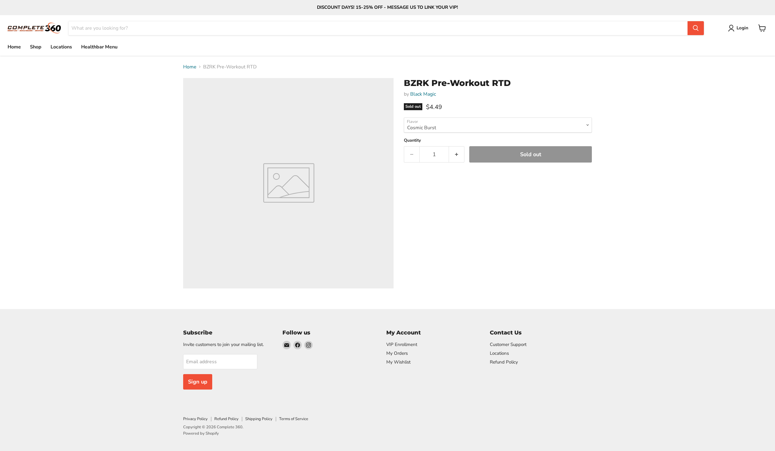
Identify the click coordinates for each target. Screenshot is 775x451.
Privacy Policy (195, 419)
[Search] (696, 28)
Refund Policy (504, 362)
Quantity (412, 140)
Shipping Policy (258, 419)
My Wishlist (398, 362)
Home (14, 47)
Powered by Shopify (201, 433)
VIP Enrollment (401, 344)
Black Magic (423, 94)
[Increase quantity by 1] (456, 154)
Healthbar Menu (99, 47)
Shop (35, 47)
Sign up (197, 381)
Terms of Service (293, 419)
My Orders (397, 353)
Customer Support (508, 344)
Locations (61, 47)
